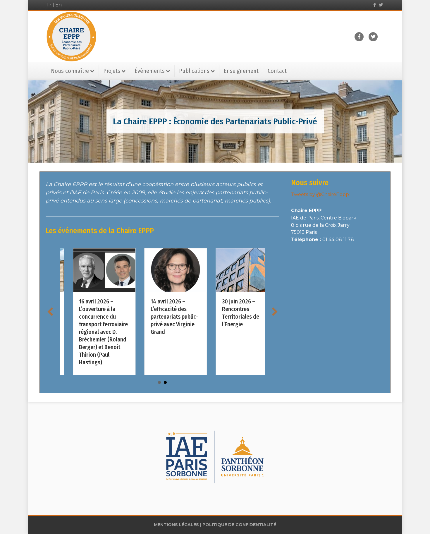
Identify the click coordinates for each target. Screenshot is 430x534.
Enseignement (241, 70)
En (58, 5)
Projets (111, 70)
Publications (194, 70)
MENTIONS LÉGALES (176, 524)
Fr (49, 5)
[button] (50, 311)
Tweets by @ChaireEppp (320, 194)
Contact (277, 70)
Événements (150, 70)
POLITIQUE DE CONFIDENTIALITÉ (239, 524)
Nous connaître (70, 70)
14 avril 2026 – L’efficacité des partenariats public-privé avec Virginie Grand (89, 316)
